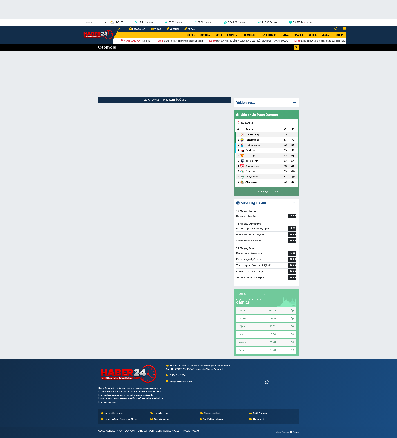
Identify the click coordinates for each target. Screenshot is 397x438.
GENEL (191, 35)
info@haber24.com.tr (181, 381)
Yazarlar (174, 29)
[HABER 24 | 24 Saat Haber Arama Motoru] (98, 34)
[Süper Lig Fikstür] (294, 203)
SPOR (219, 35)
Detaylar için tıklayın (266, 191)
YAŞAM (326, 35)
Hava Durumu (161, 413)
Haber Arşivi (259, 419)
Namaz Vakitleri (212, 413)
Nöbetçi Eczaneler (114, 413)
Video (157, 29)
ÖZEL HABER (268, 35)
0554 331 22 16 (178, 375)
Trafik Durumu (260, 413)
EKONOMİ (232, 35)
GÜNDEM (205, 35)
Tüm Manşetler (161, 419)
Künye (191, 29)
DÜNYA (285, 35)
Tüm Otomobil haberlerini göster (164, 100)
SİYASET (298, 35)
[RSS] (266, 382)
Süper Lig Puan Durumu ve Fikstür (120, 419)
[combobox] (96, 22)
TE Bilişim (294, 432)
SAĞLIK (312, 35)
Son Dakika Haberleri (213, 419)
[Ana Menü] (343, 29)
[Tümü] (294, 102)
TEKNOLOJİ (250, 35)
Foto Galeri (138, 29)
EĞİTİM (339, 35)
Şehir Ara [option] (90, 22)
